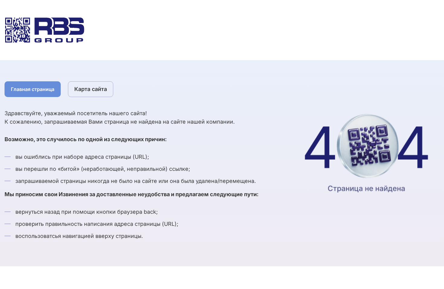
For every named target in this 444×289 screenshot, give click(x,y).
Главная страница (32, 89)
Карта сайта (90, 89)
